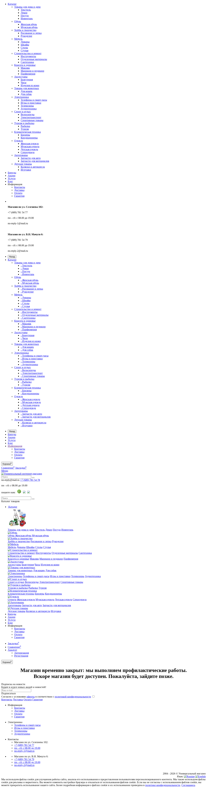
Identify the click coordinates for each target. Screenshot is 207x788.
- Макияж (26, 323)
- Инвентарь (27, 274)
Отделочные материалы (34, 59)
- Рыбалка (26, 382)
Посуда (25, 15)
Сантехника (27, 62)
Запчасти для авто (31, 158)
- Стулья (25, 306)
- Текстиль (26, 265)
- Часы (24, 338)
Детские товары (23, 164)
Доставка (19, 190)
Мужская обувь (29, 27)
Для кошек (26, 91)
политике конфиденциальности (162, 785)
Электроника (21, 97)
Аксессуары (20, 76)
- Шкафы (26, 300)
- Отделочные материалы (35, 315)
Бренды (12, 172)
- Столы (25, 303)
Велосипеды (27, 114)
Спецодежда (27, 152)
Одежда (18, 140)
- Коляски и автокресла (33, 422)
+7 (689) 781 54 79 (24, 759)
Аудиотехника (29, 108)
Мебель (18, 38)
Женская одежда (30, 143)
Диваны (25, 41)
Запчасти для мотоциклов (35, 161)
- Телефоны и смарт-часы (35, 355)
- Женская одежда (30, 399)
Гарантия (19, 196)
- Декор (25, 268)
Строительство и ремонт (27, 53)
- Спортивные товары (33, 376)
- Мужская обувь (30, 283)
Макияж (25, 68)
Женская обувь (29, 24)
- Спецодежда (28, 408)
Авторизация (21, 652)
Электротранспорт (31, 117)
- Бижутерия (27, 335)
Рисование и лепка (31, 33)
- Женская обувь (29, 280)
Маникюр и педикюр (32, 70)
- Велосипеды (28, 370)
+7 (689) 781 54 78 (30, 480)
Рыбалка (25, 126)
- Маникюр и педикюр (33, 326)
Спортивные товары (32, 120)
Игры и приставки (31, 102)
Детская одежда (29, 149)
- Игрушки (27, 425)
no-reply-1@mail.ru (24, 751)
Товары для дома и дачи (27, 6)
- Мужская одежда (31, 402)
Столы (24, 47)
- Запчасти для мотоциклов (36, 416)
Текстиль (26, 9)
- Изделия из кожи (31, 341)
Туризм (25, 129)
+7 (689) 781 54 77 (24, 745)
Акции (11, 175)
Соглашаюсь (188, 785)
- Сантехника (28, 318)
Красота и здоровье (25, 65)
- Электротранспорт (32, 373)
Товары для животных (26, 88)
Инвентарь (27, 18)
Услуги (12, 178)
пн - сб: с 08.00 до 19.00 (27, 748)
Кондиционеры (29, 137)
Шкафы (25, 44)
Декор (24, 12)
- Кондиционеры (30, 393)
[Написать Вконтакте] (28, 493)
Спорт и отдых (22, 111)
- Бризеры (26, 390)
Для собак (26, 94)
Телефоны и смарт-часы (34, 100)
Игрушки (26, 169)
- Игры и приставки (32, 358)
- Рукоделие (27, 291)
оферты (31, 696)
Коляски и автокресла (33, 166)
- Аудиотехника (29, 364)
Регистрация (21, 655)
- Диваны (26, 297)
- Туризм (25, 384)
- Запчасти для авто (31, 414)
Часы (23, 82)
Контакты (19, 187)
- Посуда (25, 271)
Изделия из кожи (30, 85)
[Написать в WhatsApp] (19, 493)
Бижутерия (27, 79)
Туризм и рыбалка (24, 123)
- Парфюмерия (29, 329)
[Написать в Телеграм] (24, 493)
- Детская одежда (30, 405)
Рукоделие (26, 36)
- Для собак (27, 350)
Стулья (24, 50)
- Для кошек (27, 347)
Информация (15, 446)
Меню (4, 470)
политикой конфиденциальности (73, 696)
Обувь (17, 21)
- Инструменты (29, 312)
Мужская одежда (30, 146)
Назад (12, 256)
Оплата (18, 193)
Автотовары (21, 155)
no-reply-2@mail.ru (24, 765)
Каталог (12, 4)
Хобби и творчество (25, 30)
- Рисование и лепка (32, 288)
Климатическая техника (27, 132)
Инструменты (28, 56)
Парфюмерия (28, 73)
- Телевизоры (28, 361)
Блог (10, 181)
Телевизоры (27, 105)
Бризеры (25, 134)
